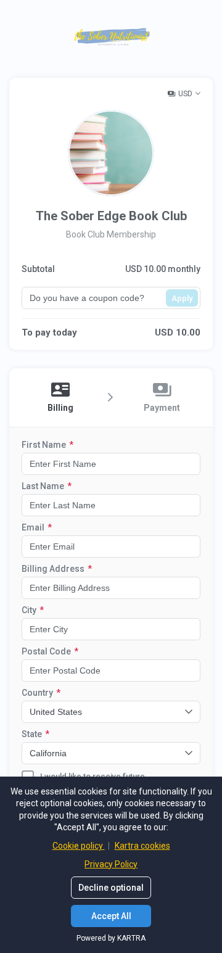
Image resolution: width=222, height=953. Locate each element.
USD (185, 93)
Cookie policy (78, 846)
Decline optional (111, 888)
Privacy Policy (111, 864)
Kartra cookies (142, 846)
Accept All (111, 916)
